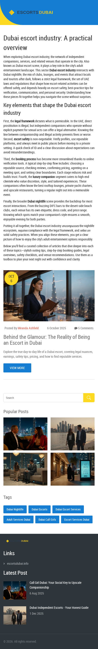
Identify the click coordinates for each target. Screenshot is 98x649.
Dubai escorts (39, 509)
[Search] (89, 397)
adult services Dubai (18, 519)
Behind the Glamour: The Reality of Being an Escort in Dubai (46, 340)
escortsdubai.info (17, 563)
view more (17, 368)
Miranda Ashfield (28, 328)
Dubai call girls (47, 519)
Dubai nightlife (15, 509)
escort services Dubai (76, 519)
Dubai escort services (68, 509)
